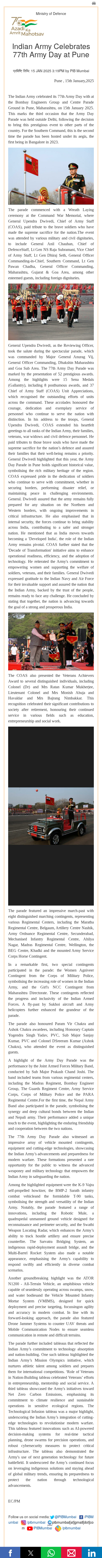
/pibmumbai (36, 1522)
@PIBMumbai (65, 1516)
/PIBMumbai (42, 1527)
